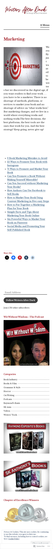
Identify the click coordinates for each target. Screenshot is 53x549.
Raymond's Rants (12, 403)
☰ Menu (44, 25)
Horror (7, 391)
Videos (7, 411)
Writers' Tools (10, 415)
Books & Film (10, 383)
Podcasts (8, 399)
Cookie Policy (13, 539)
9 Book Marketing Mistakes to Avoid (27, 158)
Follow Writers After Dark (20, 300)
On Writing (9, 395)
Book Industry (10, 379)
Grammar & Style (12, 387)
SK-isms (7, 407)
